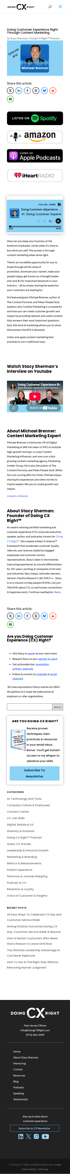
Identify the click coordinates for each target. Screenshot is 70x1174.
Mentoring (19, 1063)
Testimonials (20, 1099)
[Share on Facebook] (27, 90)
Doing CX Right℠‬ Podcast (44, 38)
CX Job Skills (16, 818)
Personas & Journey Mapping (27, 876)
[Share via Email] (10, 99)
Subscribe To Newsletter (34, 773)
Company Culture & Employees (28, 805)
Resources (19, 1075)
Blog (16, 1081)
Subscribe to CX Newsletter (34, 1128)
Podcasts (18, 1087)
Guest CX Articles (19, 844)
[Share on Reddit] (52, 90)
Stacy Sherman (19, 38)
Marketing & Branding (22, 857)
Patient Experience (19, 870)
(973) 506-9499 (35, 1034)
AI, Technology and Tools (24, 799)
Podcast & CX (16, 883)
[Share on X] (10, 90)
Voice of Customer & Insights (27, 896)
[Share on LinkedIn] (18, 90)
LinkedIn (12, 496)
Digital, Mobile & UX (20, 825)
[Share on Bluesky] (44, 90)
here (58, 592)
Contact (18, 1069)
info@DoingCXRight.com (35, 1030)
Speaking (18, 1093)
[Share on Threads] (35, 90)
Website (23, 496)
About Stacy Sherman (25, 1057)
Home (16, 1051)
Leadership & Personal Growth (27, 850)
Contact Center (18, 812)
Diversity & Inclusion (20, 831)
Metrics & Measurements (24, 863)
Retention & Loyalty (20, 889)
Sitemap (43, 1169)
